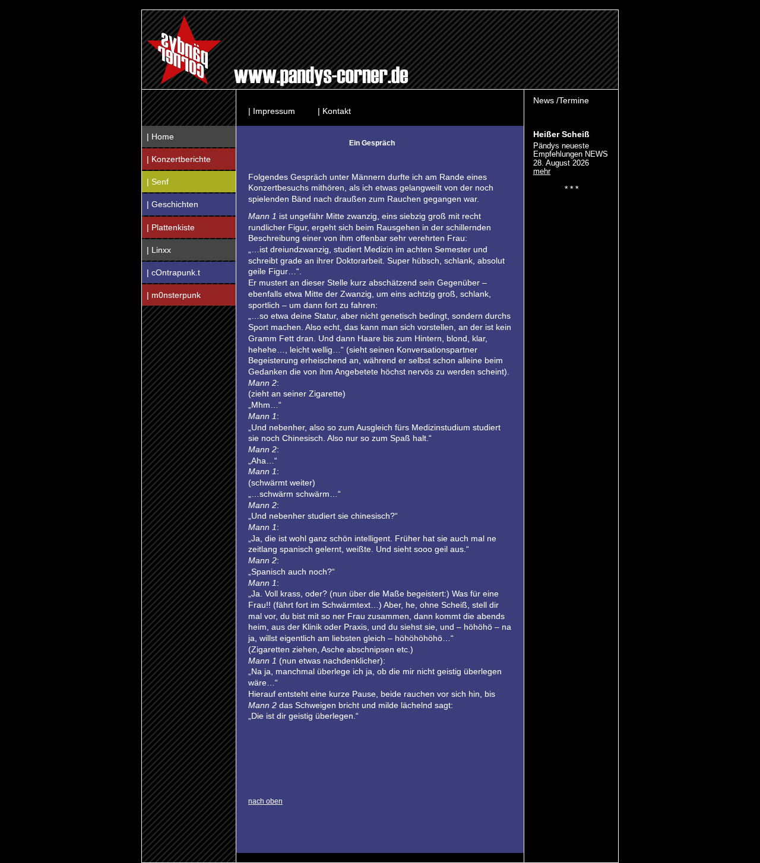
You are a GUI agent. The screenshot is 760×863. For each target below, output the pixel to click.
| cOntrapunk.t (173, 272)
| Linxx (159, 250)
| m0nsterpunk (174, 295)
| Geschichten (172, 204)
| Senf (158, 181)
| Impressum (271, 111)
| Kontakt (334, 111)
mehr (541, 171)
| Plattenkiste (171, 227)
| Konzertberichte (179, 159)
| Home (160, 136)
